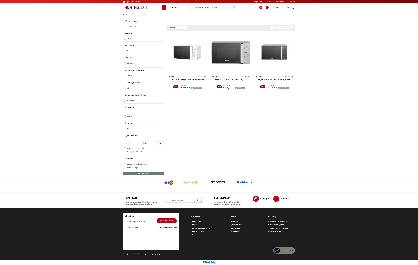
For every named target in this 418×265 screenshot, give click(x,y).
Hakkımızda (196, 221)
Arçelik (129, 38)
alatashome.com (129, 255)
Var (128, 51)
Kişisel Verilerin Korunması (279, 228)
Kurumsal (195, 216)
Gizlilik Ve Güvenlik (276, 231)
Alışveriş (272, 216)
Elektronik (130, 100)
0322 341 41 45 (133, 228)
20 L (128, 88)
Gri (128, 113)
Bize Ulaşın (235, 231)
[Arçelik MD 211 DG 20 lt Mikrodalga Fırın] (274, 53)
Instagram (265, 198)
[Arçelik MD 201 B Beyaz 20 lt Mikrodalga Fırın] (187, 53)
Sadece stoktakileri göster (137, 164)
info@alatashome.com (168, 228)
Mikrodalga (131, 63)
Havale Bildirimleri (198, 231)
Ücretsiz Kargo (132, 168)
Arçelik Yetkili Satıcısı (132, 2)
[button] (292, 7)
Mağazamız (258, 2)
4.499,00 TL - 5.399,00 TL (136, 148)
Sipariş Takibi (279, 7)
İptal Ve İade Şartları (277, 225)
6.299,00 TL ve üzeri (134, 152)
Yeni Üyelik (234, 221)
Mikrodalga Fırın (130, 26)
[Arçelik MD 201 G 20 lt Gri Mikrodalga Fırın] (230, 53)
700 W (129, 76)
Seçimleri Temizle (143, 174)
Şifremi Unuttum (236, 225)
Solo (129, 129)
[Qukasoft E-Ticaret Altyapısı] (209, 262)
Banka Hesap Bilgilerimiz (201, 228)
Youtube (284, 198)
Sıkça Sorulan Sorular (276, 2)
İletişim (292, 2)
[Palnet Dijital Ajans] (284, 250)
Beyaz (129, 116)
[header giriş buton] (288, 7)
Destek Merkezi (168, 221)
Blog (194, 235)
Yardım (232, 216)
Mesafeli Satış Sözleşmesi (279, 221)
